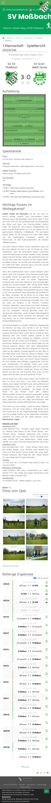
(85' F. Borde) (24, 120)
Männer (10, 38)
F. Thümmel (31, 139)
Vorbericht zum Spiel (10, 566)
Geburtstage (42, 784)
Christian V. (18, 139)
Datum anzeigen (43, 578)
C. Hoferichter (17, 126)
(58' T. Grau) (24, 103)
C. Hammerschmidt (24, 100)
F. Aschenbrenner (11, 130)
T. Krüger (40, 130)
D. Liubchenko (9, 109)
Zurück (26, 767)
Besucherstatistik (10, 784)
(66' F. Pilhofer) (10, 111)
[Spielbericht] (46, 582)
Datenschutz (25, 787)
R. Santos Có (24, 117)
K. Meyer (29, 126)
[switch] (35, 578)
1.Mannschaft (28, 38)
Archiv (17, 38)
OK (46, 791)
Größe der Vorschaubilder (41, 494)
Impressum (31, 784)
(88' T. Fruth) (39, 133)
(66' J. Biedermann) (36, 111)
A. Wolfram (24, 143)
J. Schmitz (40, 109)
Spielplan (39, 38)
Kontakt (22, 784)
